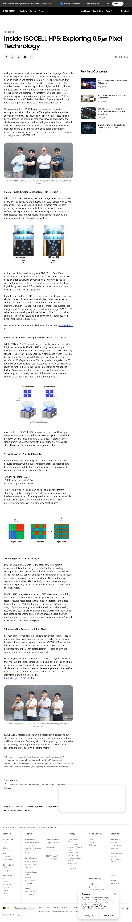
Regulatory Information (33, 848)
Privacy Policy (98, 906)
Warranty (28, 889)
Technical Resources (31, 861)
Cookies (55, 907)
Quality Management (32, 842)
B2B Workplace (51, 856)
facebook (6, 57)
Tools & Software (30, 880)
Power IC (6, 868)
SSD (4, 845)
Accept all (108, 915)
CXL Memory (7, 851)
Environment (93, 887)
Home (5, 828)
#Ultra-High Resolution (13, 810)
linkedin (18, 57)
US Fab (70, 866)
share (31, 57)
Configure (88, 915)
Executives (114, 848)
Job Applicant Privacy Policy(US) (62, 911)
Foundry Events (73, 853)
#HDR (27, 810)
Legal (48, 907)
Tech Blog (13, 828)
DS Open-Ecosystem (53, 843)
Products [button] (23, 11)
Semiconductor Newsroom (115, 860)
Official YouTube (127, 908)
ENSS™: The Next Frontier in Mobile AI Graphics (112, 81)
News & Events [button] (85, 11)
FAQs (26, 886)
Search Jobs (114, 883)
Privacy (41, 907)
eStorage (6, 848)
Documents (28, 883)
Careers (113, 880)
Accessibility (65, 907)
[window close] (115, 894)
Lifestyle (6, 893)
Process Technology (74, 844)
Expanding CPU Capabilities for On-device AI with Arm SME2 (112, 126)
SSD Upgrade (29, 894)
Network (6, 887)
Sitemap (77, 911)
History (112, 851)
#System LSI (9, 806)
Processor (6, 856)
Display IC (6, 862)
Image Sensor (7, 859)
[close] (120, 789)
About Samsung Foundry (73, 840)
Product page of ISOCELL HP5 (19, 678)
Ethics (112, 856)
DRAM (5, 842)
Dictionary (28, 867)
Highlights (92, 884)
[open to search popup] (117, 11)
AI (4, 879)
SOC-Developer (51, 859)
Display (5, 871)
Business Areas (115, 845)
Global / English (93, 3)
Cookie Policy (86, 908)
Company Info (115, 839)
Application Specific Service (74, 859)
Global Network (51, 851)
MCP (4, 854)
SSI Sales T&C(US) (44, 911)
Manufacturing (73, 856)
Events (91, 842)
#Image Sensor (52, 806)
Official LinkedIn (122, 908)
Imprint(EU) (76, 907)
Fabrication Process (31, 864)
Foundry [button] (42, 11)
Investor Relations (116, 854)
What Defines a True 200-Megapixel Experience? (112, 96)
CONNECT (71, 869)
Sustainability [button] (98, 11)
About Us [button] (109, 11)
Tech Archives (72, 863)
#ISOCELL (20, 806)
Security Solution (9, 865)
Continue (117, 3)
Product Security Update (30, 852)
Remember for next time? (72, 3)
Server (5, 882)
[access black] (4, 908)
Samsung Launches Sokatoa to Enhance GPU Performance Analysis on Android (112, 111)
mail (25, 57)
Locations (113, 875)
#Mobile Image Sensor (35, 806)
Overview (28, 877)
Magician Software (31, 891)
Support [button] (33, 11)
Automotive (7, 885)
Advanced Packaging (75, 847)
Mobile (5, 890)
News (91, 839)
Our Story (113, 842)
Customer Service (30, 845)
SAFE (70, 850)
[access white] (8, 908)
